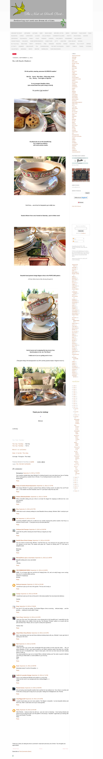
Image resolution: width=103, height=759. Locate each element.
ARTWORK (27, 33)
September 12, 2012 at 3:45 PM (27, 644)
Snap (17, 606)
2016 (74, 400)
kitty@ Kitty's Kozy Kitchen (23, 633)
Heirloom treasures (21, 584)
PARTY (31, 43)
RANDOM (51, 43)
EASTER (85, 35)
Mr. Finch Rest (15, 43)
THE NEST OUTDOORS (57, 46)
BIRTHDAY (74, 33)
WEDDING (23, 49)
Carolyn (18, 593)
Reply (17, 480)
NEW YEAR (24, 43)
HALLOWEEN (77, 38)
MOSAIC (80, 41)
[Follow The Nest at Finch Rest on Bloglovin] (81, 198)
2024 (74, 385)
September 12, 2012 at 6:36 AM (29, 593)
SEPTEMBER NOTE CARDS (76, 432)
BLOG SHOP (83, 33)
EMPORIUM (14, 38)
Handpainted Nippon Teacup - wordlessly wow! (76, 438)
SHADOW (72, 43)
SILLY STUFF (80, 43)
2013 (74, 405)
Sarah (17, 666)
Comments (76, 241)
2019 (74, 394)
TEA (37, 46)
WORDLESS (45, 49)
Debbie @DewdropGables (23, 496)
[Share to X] (41, 462)
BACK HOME (48, 33)
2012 (74, 407)
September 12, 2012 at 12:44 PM (40, 633)
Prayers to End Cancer (76, 468)
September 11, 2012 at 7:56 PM (39, 496)
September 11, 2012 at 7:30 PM (31, 473)
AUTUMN (35, 33)
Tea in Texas (19, 617)
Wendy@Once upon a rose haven (25, 557)
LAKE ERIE (63, 41)
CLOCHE (37, 35)
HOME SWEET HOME (76, 444)
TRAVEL (81, 46)
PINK (45, 43)
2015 (74, 401)
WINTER (37, 49)
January (76, 490)
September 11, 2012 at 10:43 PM (41, 540)
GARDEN (51, 38)
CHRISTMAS (29, 35)
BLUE (90, 33)
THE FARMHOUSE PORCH (23, 570)
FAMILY (31, 38)
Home (40, 748)
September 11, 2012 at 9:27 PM (27, 518)
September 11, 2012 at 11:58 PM (39, 570)
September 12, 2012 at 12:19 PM (32, 617)
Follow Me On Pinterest (76, 206)
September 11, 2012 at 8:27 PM (27, 509)
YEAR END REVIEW (55, 49)
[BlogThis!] (39, 462)
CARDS (22, 35)
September (76, 416)
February (76, 487)
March (75, 486)
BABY (41, 33)
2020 (74, 392)
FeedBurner (83, 233)
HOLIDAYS (25, 41)
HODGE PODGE (15, 41)
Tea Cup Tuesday (17, 444)
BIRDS (67, 33)
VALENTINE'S (14, 49)
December (76, 408)
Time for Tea (76, 464)
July (75, 478)
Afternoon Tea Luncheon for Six (77, 448)
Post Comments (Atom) (25, 751)
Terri (17, 644)
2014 (74, 403)
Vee (17, 518)
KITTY (56, 41)
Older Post (65, 748)
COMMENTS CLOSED (58, 35)
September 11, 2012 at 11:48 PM (43, 557)
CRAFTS (69, 35)
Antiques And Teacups (22, 529)
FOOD (37, 38)
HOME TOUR (48, 41)
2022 (74, 389)
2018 (74, 396)
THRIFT (68, 46)
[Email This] (38, 462)
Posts (75, 238)
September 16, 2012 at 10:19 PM (34, 698)
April (75, 484)
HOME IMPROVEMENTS (36, 41)
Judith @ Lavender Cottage (23, 675)
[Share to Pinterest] (44, 462)
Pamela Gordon (20, 687)
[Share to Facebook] (42, 462)
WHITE (30, 49)
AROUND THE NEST (16, 33)
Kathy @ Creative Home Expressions (26, 485)
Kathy (17, 709)
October (76, 414)
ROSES (65, 43)
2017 (74, 398)
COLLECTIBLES (46, 35)
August (75, 477)
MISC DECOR (72, 41)
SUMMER (21, 46)
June (75, 480)
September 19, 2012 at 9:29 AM (28, 709)
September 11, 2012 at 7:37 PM (45, 485)
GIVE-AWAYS (59, 38)
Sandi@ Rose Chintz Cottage (24, 540)
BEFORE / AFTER (58, 33)
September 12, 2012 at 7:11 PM (40, 675)
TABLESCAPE (29, 46)
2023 (74, 387)
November (76, 411)
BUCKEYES (14, 35)
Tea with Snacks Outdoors (76, 453)
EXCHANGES (23, 38)
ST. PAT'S (13, 46)
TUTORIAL (88, 46)
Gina (17, 509)
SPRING (89, 43)
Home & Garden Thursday (20, 453)
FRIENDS (43, 38)
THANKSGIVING (44, 46)
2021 (74, 391)
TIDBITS (74, 46)
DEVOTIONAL (77, 35)
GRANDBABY (68, 38)
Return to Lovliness (19, 449)
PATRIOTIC (38, 43)
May (75, 482)
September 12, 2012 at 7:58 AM (28, 606)
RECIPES (58, 43)
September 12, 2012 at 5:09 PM (28, 666)
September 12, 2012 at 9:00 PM (33, 687)
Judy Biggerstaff (20, 698)
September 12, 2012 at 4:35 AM (35, 584)
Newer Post (16, 748)
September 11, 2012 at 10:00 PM (37, 529)
